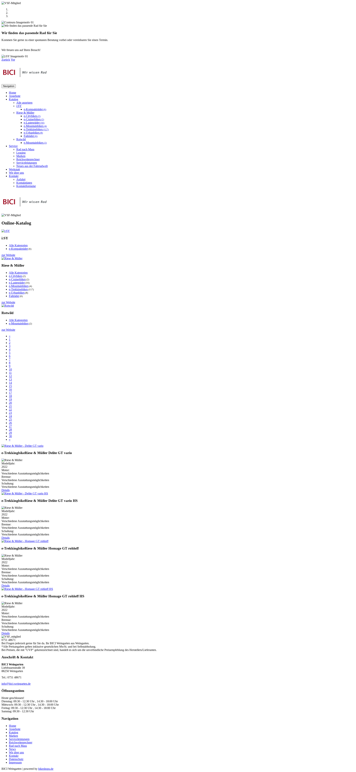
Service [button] (13, 146)
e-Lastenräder (34, 122)
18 (10, 396)
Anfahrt (20, 179)
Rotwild (21, 139)
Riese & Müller (25, 112)
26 (10, 422)
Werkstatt (14, 169)
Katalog (13, 732)
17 (10, 392)
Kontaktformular (26, 186)
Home (12, 92)
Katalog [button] (13, 99)
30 (10, 436)
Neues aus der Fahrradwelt (32, 166)
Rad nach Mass (25, 149)
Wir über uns (16, 172)
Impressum (15, 762)
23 (10, 412)
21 (10, 406)
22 (10, 409)
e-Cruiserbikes (34, 119)
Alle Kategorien (18, 245)
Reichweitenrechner (28, 159)
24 (10, 416)
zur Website (8, 255)
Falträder (30, 136)
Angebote (14, 96)
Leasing (21, 152)
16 (10, 389)
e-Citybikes (32, 116)
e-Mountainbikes (35, 126)
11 (10, 372)
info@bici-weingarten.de (16, 683)
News (12, 749)
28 (10, 429)
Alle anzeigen (24, 102)
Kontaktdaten (24, 182)
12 (10, 376)
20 (10, 402)
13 (10, 379)
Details (5, 490)
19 (10, 399)
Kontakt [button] (13, 176)
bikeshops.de (45, 768)
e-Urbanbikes (33, 132)
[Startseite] (24, 82)
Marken (20, 156)
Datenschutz (16, 759)
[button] (5, 59)
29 (10, 432)
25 (10, 419)
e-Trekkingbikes (36, 129)
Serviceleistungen (26, 162)
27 (10, 426)
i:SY (19, 106)
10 (10, 369)
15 (10, 386)
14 (10, 382)
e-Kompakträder (35, 109)
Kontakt (13, 755)
